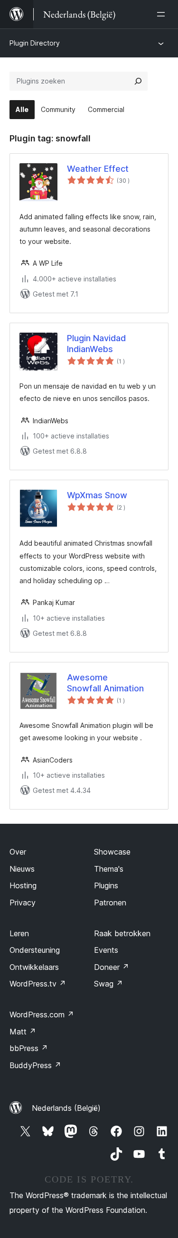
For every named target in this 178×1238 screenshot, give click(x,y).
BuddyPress (35, 1065)
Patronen (110, 902)
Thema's (108, 869)
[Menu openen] (163, 14)
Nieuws (22, 869)
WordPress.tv (37, 983)
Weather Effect (98, 169)
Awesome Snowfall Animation (105, 682)
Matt (22, 1031)
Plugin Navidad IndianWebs (96, 343)
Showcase (112, 851)
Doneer (111, 967)
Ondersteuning (34, 950)
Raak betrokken (122, 933)
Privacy (22, 902)
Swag (108, 983)
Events (106, 950)
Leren (19, 933)
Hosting (23, 885)
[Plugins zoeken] (138, 81)
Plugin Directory (34, 43)
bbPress (28, 1048)
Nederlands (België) (66, 1108)
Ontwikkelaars (34, 967)
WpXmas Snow (97, 495)
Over (17, 851)
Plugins (106, 885)
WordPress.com (41, 1014)
